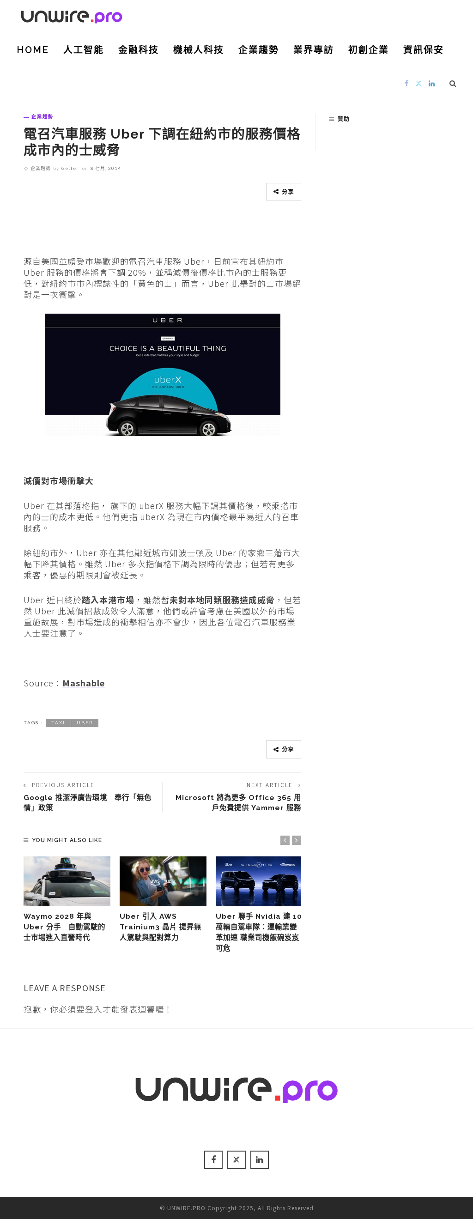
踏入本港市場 (108, 600)
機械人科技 (198, 49)
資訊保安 (423, 49)
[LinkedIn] (431, 83)
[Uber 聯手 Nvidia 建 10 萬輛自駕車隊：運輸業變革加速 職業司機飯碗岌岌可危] (259, 881)
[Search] (453, 83)
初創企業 (368, 49)
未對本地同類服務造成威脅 (222, 600)
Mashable (83, 683)
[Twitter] (418, 83)
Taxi (58, 722)
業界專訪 (313, 49)
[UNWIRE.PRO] (71, 15)
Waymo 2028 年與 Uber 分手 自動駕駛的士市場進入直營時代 (64, 927)
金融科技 (138, 49)
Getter (70, 168)
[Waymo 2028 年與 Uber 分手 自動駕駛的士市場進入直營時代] (67, 881)
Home (33, 49)
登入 (94, 1009)
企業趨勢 (258, 49)
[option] (67, 899)
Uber (85, 722)
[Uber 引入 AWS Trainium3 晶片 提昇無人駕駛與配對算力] (163, 881)
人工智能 (83, 49)
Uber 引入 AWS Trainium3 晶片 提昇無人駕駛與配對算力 (160, 927)
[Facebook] (406, 83)
